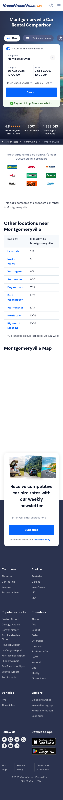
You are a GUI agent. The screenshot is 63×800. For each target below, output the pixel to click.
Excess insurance (42, 699)
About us (7, 576)
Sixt (34, 667)
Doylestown (15, 287)
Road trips (38, 716)
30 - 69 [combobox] (42, 82)
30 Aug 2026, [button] (16, 71)
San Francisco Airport (14, 666)
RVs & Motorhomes (41, 38)
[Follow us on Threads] (16, 739)
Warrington (15, 271)
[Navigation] (59, 5)
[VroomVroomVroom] (22, 5)
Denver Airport (10, 630)
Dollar (35, 635)
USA (34, 598)
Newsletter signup (42, 705)
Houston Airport (11, 645)
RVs (4, 699)
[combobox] (26, 59)
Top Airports (9, 677)
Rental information (42, 710)
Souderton (14, 279)
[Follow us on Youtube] (10, 745)
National (36, 662)
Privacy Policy (42, 539)
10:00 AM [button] (14, 75)
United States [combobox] (17, 82)
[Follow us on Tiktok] (4, 745)
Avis (34, 624)
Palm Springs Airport (13, 655)
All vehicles (8, 705)
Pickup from (11, 16)
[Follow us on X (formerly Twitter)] (23, 739)
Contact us (8, 581)
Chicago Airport (11, 624)
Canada (36, 581)
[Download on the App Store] (44, 742)
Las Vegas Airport (12, 650)
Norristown (14, 315)
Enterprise (38, 640)
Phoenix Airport (10, 661)
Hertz (35, 657)
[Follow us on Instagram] (10, 739)
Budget (36, 630)
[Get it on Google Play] (44, 751)
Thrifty (35, 673)
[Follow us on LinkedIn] (16, 745)
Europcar (37, 646)
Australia (37, 576)
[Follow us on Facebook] (4, 739)
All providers (39, 678)
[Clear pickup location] (52, 57)
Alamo (35, 619)
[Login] (51, 5)
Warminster (15, 307)
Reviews (6, 587)
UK (33, 592)
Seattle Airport (10, 671)
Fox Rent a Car (40, 651)
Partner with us (10, 592)
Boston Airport (10, 619)
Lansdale (13, 251)
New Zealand (39, 587)
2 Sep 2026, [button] (43, 71)
